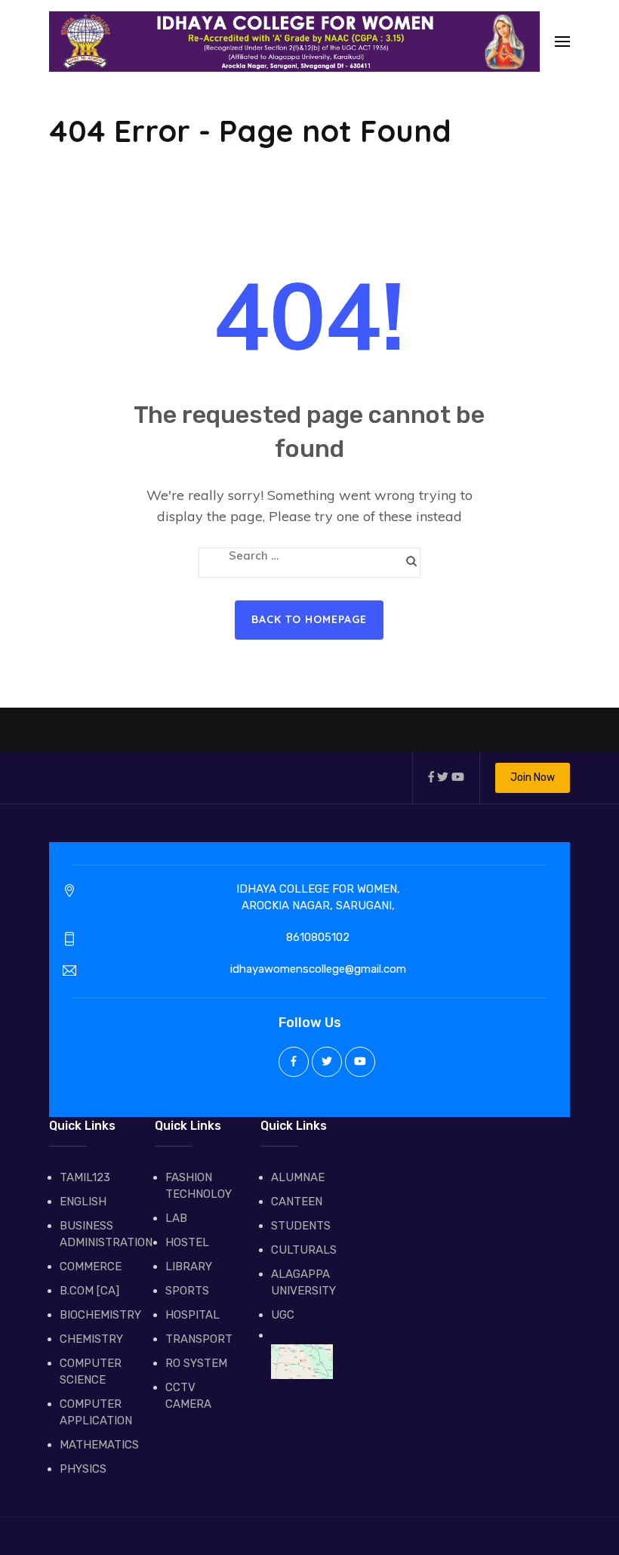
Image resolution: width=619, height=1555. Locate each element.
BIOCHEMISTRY (91, 1315)
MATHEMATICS (91, 1445)
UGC (282, 1315)
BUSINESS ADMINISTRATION (91, 1234)
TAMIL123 (85, 1177)
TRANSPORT (196, 1339)
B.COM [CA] (89, 1290)
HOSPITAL (192, 1315)
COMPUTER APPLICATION (91, 1412)
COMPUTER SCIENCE (91, 1371)
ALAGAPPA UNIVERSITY (302, 1282)
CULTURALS (302, 1250)
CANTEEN (296, 1201)
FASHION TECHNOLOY (196, 1186)
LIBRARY (188, 1266)
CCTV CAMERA (188, 1396)
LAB (176, 1218)
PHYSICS (83, 1469)
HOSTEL (187, 1242)
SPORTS (187, 1290)
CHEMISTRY (91, 1339)
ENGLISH (83, 1201)
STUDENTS (301, 1226)
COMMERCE (91, 1266)
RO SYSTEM (196, 1363)
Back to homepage (309, 619)
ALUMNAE (298, 1177)
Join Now (532, 777)
